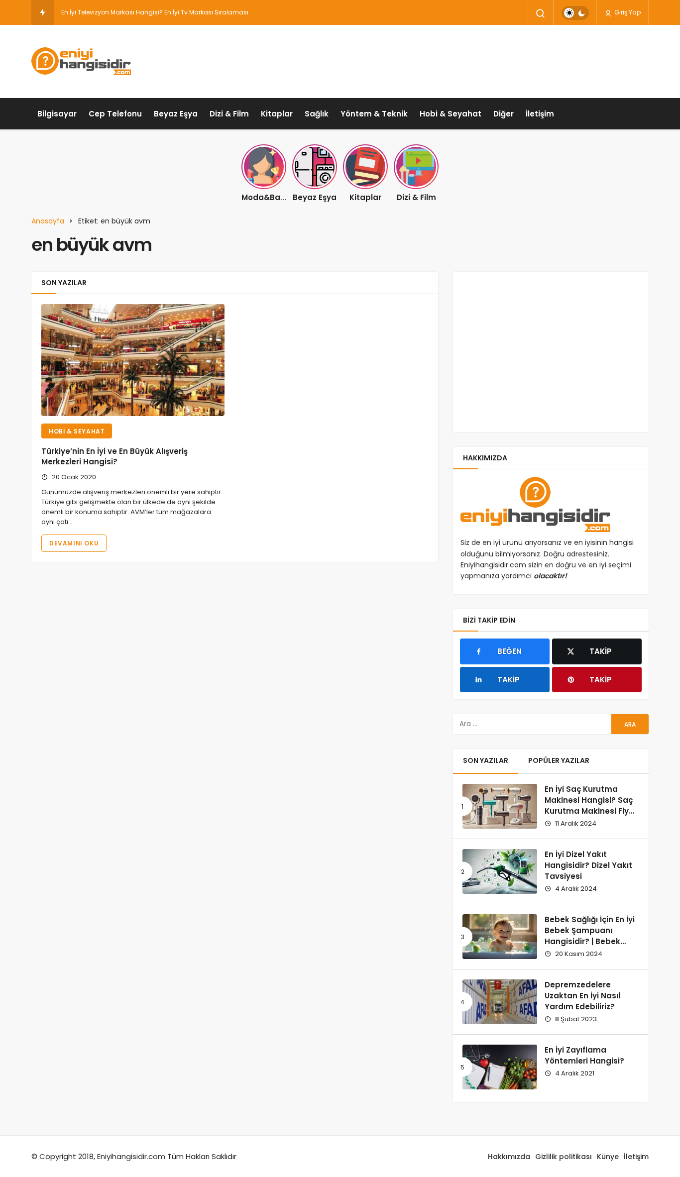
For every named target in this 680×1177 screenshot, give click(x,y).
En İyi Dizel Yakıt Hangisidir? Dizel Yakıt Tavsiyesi (588, 865)
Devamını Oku (74, 543)
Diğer (503, 113)
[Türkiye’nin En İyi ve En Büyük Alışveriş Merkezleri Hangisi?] (133, 360)
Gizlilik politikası (563, 1157)
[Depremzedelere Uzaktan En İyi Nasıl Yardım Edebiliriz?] (499, 1001)
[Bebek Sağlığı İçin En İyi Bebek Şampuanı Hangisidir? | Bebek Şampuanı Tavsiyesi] (499, 936)
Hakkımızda (509, 1157)
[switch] (575, 13)
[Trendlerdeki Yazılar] (42, 12)
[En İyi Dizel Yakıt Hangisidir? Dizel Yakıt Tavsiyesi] (499, 871)
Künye (608, 1157)
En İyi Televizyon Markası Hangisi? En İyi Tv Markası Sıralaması (154, 12)
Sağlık (317, 113)
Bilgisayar (57, 113)
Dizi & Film (229, 113)
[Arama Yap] (540, 13)
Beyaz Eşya (176, 113)
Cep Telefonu (115, 113)
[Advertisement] (467, 59)
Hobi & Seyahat (450, 113)
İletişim (540, 113)
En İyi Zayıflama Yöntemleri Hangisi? (584, 1055)
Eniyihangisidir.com (131, 1156)
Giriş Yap (627, 12)
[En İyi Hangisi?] (81, 61)
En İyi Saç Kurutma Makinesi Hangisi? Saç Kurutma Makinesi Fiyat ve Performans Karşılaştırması (591, 811)
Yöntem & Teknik (374, 113)
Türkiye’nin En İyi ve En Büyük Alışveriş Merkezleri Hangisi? (114, 456)
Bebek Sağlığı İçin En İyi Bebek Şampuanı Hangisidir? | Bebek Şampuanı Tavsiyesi (590, 935)
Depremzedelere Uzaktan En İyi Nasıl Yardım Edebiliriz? (582, 995)
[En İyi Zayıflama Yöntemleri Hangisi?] (499, 1067)
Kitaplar (277, 113)
